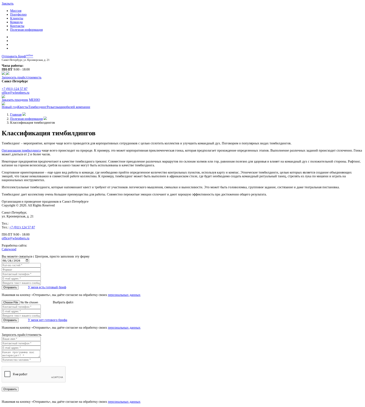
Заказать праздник (15, 100)
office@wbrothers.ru (15, 92)
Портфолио (18, 14)
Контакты (17, 26)
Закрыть (8, 3)
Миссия (15, 10)
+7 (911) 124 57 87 (14, 89)
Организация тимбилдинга (21, 150)
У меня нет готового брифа (47, 320)
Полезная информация (26, 29)
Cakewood (9, 249)
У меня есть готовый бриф (47, 287)
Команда (16, 22)
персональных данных (124, 295)
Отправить (10, 287)
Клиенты (16, 18)
